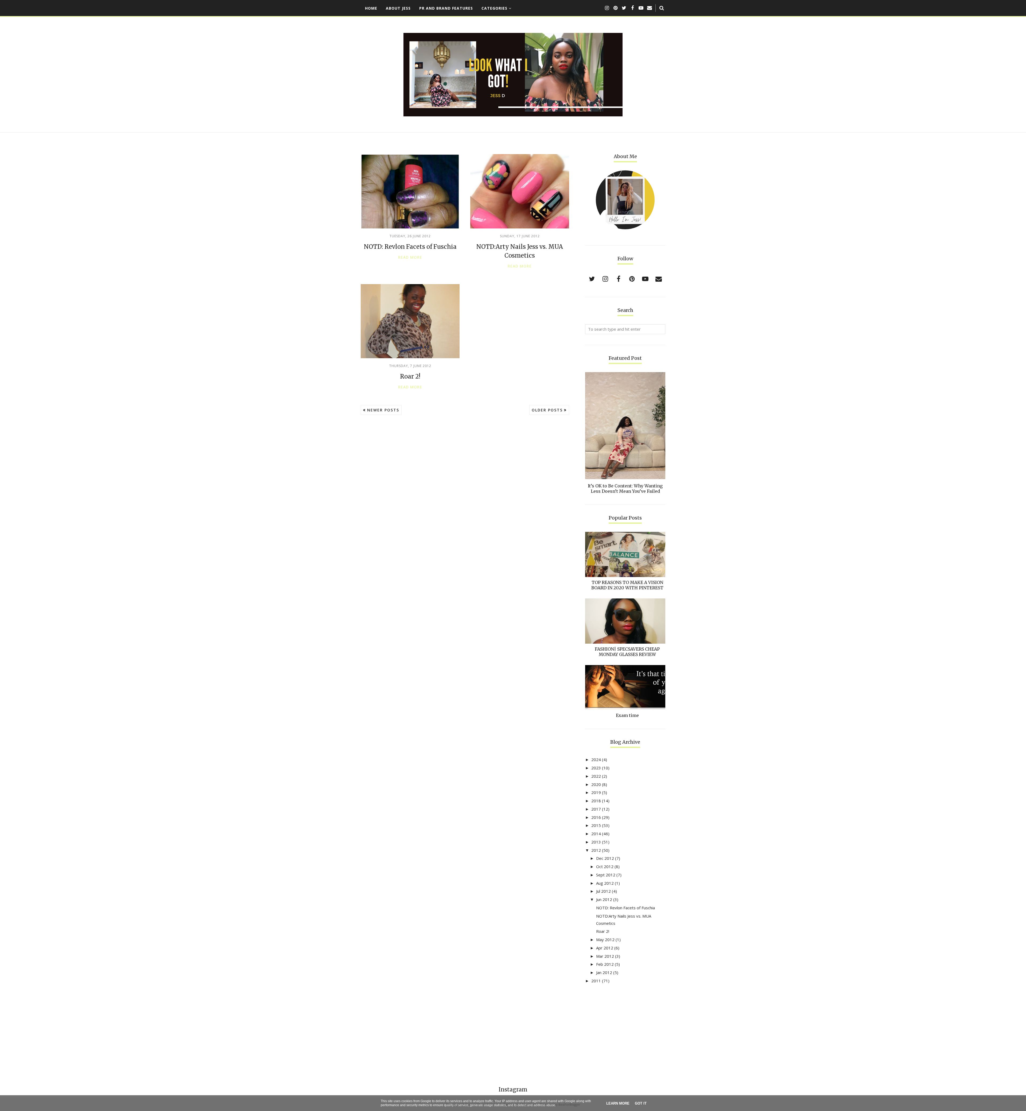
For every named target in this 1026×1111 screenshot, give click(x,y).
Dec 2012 (605, 858)
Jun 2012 (604, 899)
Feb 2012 (605, 964)
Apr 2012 (604, 947)
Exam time (627, 715)
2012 (596, 850)
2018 (596, 800)
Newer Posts (383, 410)
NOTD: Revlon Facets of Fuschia (410, 246)
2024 (596, 759)
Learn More (617, 1103)
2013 (596, 842)
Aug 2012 (605, 883)
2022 (596, 776)
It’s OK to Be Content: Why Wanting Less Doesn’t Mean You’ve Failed (625, 488)
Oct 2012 (604, 866)
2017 (596, 809)
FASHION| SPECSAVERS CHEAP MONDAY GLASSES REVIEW (627, 651)
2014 (596, 833)
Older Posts (547, 410)
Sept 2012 (605, 874)
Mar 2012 (605, 956)
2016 (596, 817)
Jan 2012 (604, 972)
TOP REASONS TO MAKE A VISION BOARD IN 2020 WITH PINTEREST (627, 585)
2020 (596, 784)
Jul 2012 (603, 891)
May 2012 (605, 939)
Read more (410, 257)
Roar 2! (410, 376)
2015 (596, 825)
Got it (641, 1103)
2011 (596, 980)
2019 (596, 792)
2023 (596, 767)
